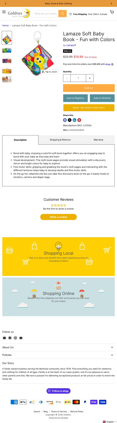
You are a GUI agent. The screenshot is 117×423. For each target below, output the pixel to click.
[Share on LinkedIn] (74, 120)
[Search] (62, 13)
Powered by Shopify (58, 418)
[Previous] (5, 3)
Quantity (67, 71)
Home (5, 25)
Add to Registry (75, 98)
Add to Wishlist (102, 98)
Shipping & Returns (60, 139)
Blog (46, 411)
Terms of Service (59, 411)
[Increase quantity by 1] (90, 78)
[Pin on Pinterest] (79, 120)
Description (20, 139)
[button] (89, 108)
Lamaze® (71, 45)
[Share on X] (69, 120)
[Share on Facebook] (65, 120)
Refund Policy (76, 411)
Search (37, 411)
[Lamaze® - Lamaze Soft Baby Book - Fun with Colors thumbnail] (7, 37)
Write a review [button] (58, 216)
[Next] (111, 3)
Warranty (98, 139)
